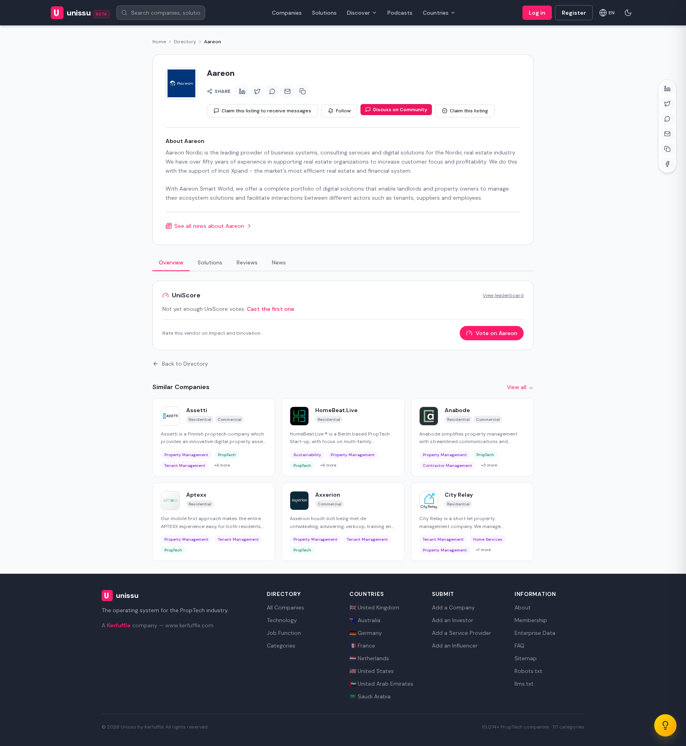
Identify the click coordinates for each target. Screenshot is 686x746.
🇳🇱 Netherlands (369, 658)
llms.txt (524, 683)
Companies (287, 12)
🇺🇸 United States (371, 671)
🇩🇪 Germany (365, 632)
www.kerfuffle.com (189, 625)
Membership (530, 620)
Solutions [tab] (210, 262)
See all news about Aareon (209, 225)
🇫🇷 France (362, 645)
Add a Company (453, 607)
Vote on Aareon (496, 333)
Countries (436, 12)
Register (574, 12)
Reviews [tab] (247, 262)
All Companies (285, 607)
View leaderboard (503, 295)
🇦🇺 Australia (364, 620)
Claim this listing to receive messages (266, 111)
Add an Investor (452, 620)
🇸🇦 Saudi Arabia (370, 696)
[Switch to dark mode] (628, 13)
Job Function (284, 632)
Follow (343, 111)
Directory (185, 42)
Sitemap (525, 658)
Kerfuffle (119, 625)
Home (159, 42)
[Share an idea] (665, 725)
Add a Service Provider (461, 632)
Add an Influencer (455, 645)
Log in (537, 12)
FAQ (519, 645)
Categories (281, 645)
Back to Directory (185, 363)
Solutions (324, 12)
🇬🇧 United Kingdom (374, 607)
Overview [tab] (171, 262)
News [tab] (279, 262)
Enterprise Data (534, 632)
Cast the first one (270, 308)
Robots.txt (528, 671)
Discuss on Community (400, 109)
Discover (358, 12)
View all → (520, 387)
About (522, 607)
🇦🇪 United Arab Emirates (381, 683)
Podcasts (399, 12)
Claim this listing (469, 111)
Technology (282, 620)
